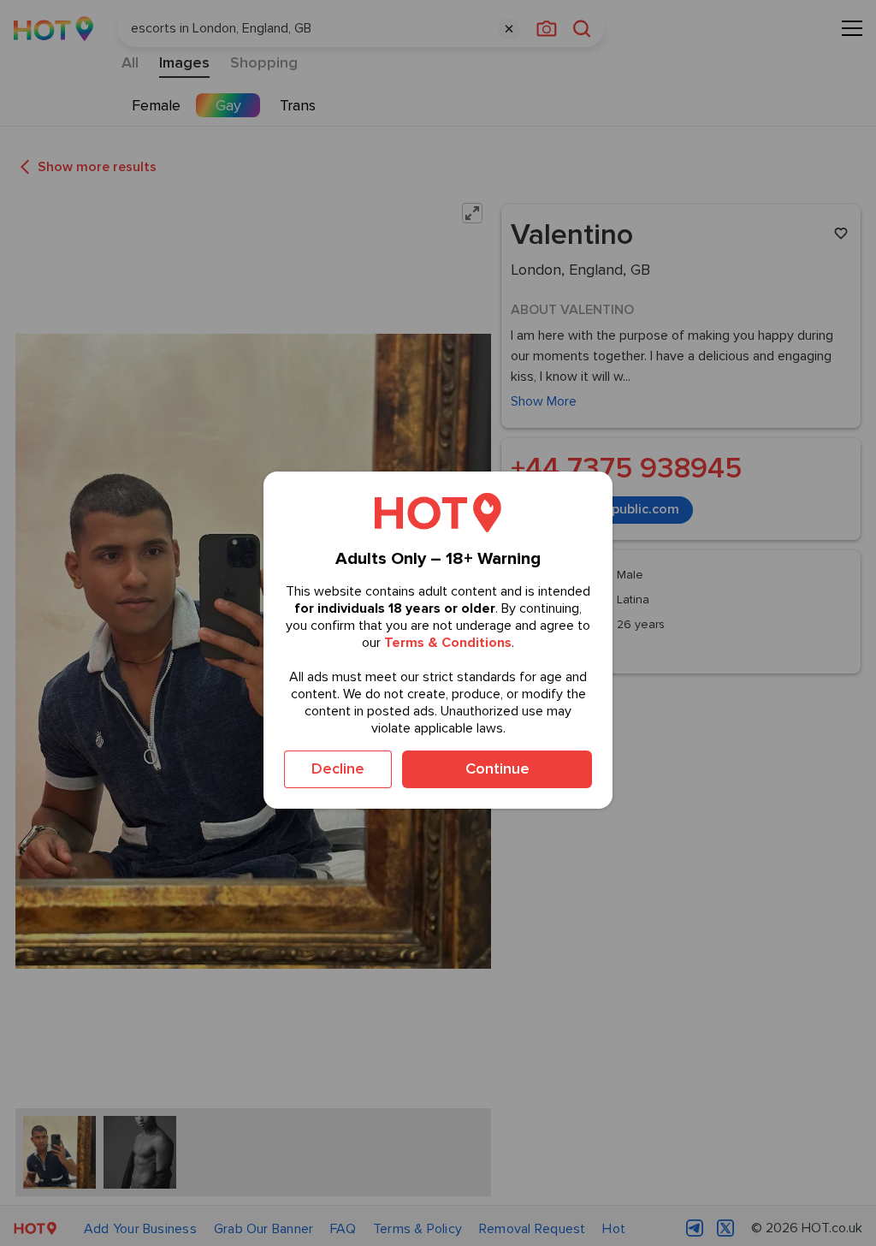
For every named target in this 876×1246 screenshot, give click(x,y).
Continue (497, 768)
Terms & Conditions (448, 642)
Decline (337, 768)
